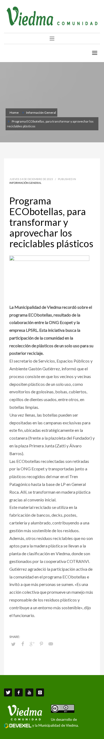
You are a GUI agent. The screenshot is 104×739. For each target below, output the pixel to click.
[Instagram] (40, 692)
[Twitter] (8, 692)
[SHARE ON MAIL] (51, 644)
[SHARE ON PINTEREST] (41, 644)
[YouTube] (29, 692)
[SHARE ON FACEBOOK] (23, 644)
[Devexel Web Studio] (17, 725)
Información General (25, 182)
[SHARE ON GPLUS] (32, 644)
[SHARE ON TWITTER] (13, 644)
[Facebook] (19, 692)
